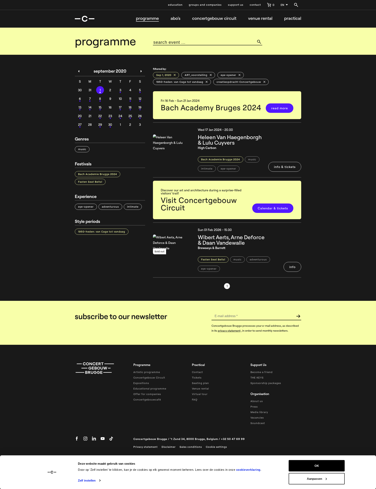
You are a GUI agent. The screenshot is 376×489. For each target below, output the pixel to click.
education (175, 4)
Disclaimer (169, 446)
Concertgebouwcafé (147, 399)
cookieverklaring (248, 469)
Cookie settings (216, 446)
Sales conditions (191, 446)
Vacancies (257, 417)
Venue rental (260, 18)
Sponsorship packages (265, 383)
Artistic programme (146, 372)
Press (254, 406)
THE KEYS (257, 377)
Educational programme (149, 388)
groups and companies (205, 4)
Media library (259, 412)
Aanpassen (314, 478)
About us (256, 401)
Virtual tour (200, 394)
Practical (292, 18)
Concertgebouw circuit (214, 18)
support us (235, 4)
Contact (197, 372)
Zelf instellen (87, 480)
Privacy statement (145, 446)
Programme (147, 18)
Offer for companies (147, 394)
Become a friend (261, 372)
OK (317, 465)
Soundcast (257, 423)
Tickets (197, 377)
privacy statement (229, 330)
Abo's (175, 18)
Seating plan (200, 383)
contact (255, 4)
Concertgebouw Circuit (149, 377)
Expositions (141, 383)
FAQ (194, 399)
